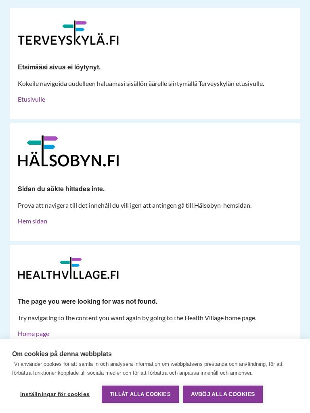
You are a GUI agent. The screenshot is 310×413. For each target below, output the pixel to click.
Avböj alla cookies (223, 394)
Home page (33, 333)
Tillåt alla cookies (140, 394)
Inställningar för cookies (55, 394)
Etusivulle (31, 99)
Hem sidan (32, 221)
